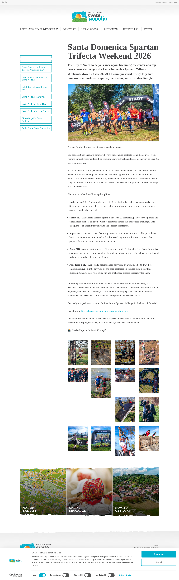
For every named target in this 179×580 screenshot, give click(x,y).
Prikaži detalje (125, 575)
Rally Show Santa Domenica (36, 128)
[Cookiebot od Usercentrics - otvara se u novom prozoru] (15, 575)
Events (148, 29)
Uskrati (159, 562)
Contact (156, 545)
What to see (69, 29)
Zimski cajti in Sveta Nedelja (32, 119)
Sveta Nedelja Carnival (33, 96)
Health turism (131, 29)
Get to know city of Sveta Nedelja (39, 29)
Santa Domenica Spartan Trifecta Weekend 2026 (34, 68)
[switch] (65, 575)
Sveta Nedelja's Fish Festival (36, 111)
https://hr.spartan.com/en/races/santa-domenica (104, 311)
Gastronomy (111, 29)
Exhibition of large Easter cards (34, 88)
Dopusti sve (159, 554)
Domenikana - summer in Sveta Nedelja (34, 78)
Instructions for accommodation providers (146, 547)
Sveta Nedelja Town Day (34, 104)
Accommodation (90, 29)
